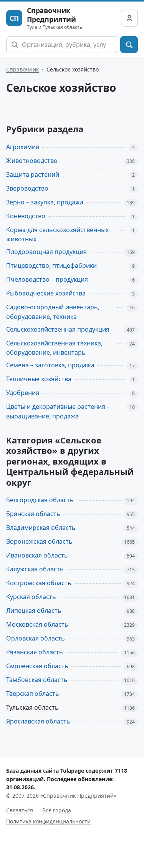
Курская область (31, 596)
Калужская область (35, 569)
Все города (56, 810)
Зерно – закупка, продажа (44, 202)
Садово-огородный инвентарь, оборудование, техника (52, 312)
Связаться (19, 810)
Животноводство (32, 160)
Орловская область (35, 638)
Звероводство (27, 188)
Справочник (22, 69)
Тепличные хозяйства (38, 379)
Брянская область (33, 513)
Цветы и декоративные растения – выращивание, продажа (58, 411)
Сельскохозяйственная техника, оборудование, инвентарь (54, 348)
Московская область (37, 624)
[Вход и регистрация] (129, 18)
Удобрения (22, 392)
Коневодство (25, 216)
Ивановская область (37, 555)
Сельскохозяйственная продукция (57, 329)
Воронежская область (39, 541)
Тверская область (32, 693)
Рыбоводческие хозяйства (46, 293)
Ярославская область (38, 721)
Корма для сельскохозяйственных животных (57, 235)
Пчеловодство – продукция (47, 279)
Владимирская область (41, 527)
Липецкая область (33, 610)
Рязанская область (34, 652)
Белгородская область (40, 500)
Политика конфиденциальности (48, 821)
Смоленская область (37, 666)
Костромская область (38, 583)
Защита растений (32, 174)
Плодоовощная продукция (46, 251)
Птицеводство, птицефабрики (51, 265)
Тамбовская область (37, 679)
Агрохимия (22, 147)
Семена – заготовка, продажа (50, 365)
